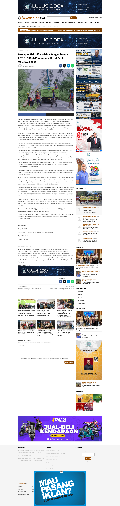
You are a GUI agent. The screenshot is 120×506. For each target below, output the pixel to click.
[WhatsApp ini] (72, 66)
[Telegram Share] (68, 66)
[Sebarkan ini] (60, 66)
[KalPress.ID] (32, 17)
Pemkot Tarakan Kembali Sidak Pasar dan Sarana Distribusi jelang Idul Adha (61, 288)
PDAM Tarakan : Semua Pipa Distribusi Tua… (90, 275)
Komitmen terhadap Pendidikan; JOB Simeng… (87, 267)
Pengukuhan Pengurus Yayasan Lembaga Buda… (90, 240)
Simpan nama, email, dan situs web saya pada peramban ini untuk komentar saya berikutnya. (44, 358)
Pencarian (74, 18)
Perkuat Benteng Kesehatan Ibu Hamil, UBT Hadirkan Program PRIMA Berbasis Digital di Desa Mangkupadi (26, 313)
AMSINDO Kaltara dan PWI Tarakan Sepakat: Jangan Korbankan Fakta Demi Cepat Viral (45, 333)
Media (90, 279)
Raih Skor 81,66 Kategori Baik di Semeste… (90, 234)
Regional (85, 207)
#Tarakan (81, 300)
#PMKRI (80, 297)
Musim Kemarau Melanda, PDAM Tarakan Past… (90, 228)
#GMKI (80, 294)
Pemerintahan (79, 265)
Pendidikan (86, 265)
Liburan (80, 291)
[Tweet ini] (64, 66)
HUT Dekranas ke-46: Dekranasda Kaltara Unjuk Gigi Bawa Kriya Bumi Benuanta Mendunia (45, 313)
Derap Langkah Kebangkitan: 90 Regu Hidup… (89, 212)
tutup (61, 471)
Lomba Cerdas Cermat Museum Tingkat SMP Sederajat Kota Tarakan (29, 288)
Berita (96, 271)
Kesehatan (91, 231)
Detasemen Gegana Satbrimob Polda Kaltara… (91, 282)
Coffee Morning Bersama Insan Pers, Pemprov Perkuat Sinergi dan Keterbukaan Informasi (65, 333)
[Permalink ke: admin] (20, 65)
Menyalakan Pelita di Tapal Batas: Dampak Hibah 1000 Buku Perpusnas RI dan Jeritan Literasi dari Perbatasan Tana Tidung (64, 313)
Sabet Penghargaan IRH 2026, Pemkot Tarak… (90, 220)
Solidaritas (81, 303)
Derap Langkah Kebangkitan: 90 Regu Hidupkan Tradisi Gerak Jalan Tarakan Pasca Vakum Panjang (60, 30)
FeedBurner (91, 462)
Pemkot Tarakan (92, 207)
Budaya (90, 238)
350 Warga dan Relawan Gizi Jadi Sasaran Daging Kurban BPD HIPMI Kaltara (26, 332)
